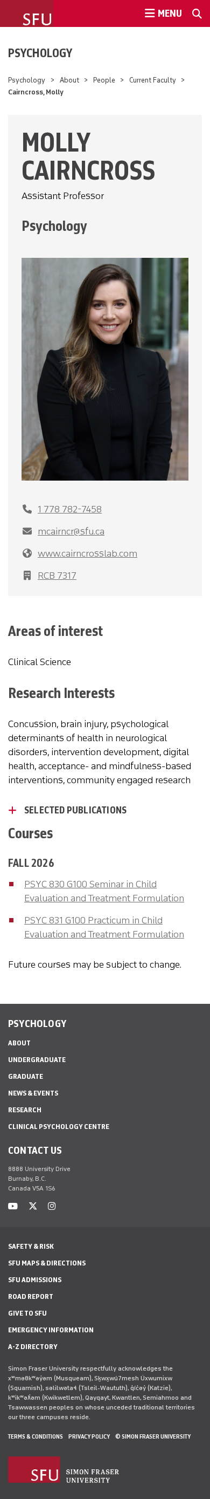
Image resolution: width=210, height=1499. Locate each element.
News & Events (33, 1093)
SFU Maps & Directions (47, 1263)
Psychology (40, 52)
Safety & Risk (31, 1246)
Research (24, 1109)
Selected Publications (75, 810)
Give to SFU (27, 1313)
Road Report (30, 1296)
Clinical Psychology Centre (58, 1126)
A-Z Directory (33, 1346)
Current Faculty (152, 80)
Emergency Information (51, 1329)
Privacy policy (89, 1436)
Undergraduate (37, 1059)
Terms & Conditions (35, 1436)
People (104, 80)
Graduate (25, 1076)
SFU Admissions (34, 1279)
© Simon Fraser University (153, 1436)
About (69, 80)
